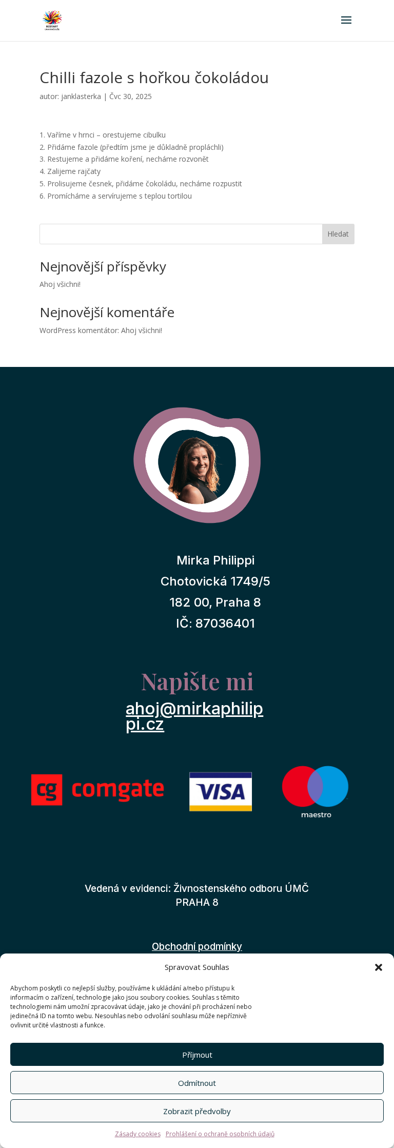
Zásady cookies (138, 1134)
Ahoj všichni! (60, 284)
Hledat (338, 234)
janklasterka (81, 96)
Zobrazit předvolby (197, 1111)
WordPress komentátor (78, 330)
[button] (378, 967)
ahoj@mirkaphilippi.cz (194, 716)
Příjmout (197, 1054)
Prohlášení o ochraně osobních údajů (220, 1134)
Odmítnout (197, 1083)
